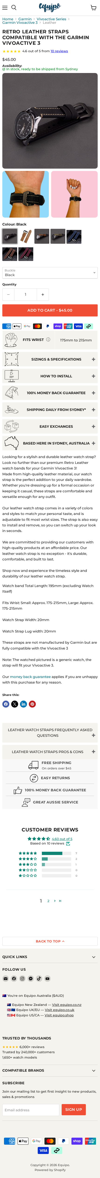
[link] (50, 51)
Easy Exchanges (56, 426)
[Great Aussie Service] (50, 803)
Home (7, 19)
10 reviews (59, 51)
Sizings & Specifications (56, 359)
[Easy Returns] (50, 779)
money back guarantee (30, 676)
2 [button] (48, 901)
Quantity (9, 284)
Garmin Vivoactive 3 (20, 22)
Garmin (25, 19)
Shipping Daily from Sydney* (56, 409)
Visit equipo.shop (59, 1015)
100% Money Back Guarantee (56, 393)
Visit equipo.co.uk (59, 1010)
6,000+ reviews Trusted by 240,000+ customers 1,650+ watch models (28, 1052)
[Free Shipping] (50, 765)
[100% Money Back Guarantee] (50, 791)
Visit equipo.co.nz (66, 1005)
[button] (28, 853)
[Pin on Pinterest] (32, 704)
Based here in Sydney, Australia (56, 443)
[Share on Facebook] (5, 704)
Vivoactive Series (51, 19)
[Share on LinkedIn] (23, 704)
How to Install (56, 376)
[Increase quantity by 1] (43, 294)
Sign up (73, 1109)
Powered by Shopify (50, 1170)
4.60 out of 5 (62, 839)
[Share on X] (14, 704)
